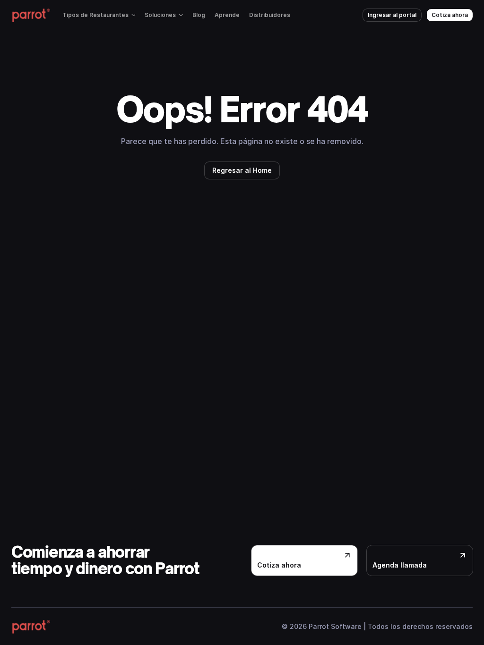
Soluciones (160, 15)
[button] (99, 15)
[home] (30, 15)
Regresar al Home (242, 170)
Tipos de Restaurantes (95, 15)
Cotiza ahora (450, 14)
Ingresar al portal (392, 14)
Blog (198, 14)
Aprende (227, 14)
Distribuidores (269, 14)
